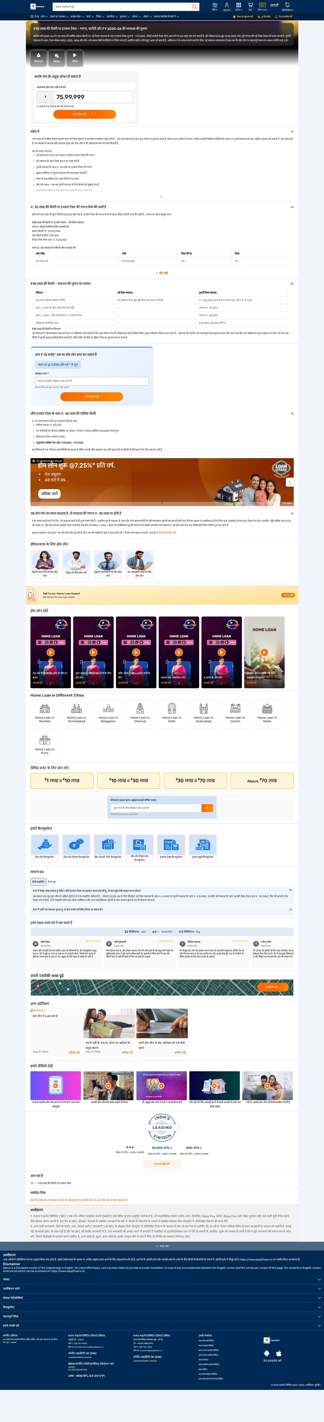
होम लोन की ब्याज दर (49, 1200)
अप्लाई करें (38, 682)
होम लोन (34, 1200)
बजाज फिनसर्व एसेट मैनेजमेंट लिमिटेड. (211, 1379)
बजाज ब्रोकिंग (203, 1369)
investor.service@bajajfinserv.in (89, 1347)
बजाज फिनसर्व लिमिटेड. (206, 1341)
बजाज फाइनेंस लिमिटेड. (206, 1346)
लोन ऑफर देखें (92, 396)
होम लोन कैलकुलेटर (70, 1200)
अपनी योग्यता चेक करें (166, 532)
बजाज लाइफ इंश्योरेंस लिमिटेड (208, 1355)
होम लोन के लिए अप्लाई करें (114, 1200)
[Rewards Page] (274, 5)
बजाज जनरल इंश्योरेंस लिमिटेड (208, 1350)
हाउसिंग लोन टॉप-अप (91, 1200)
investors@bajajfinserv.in (151, 1351)
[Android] (267, 1353)
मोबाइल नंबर (41, 373)
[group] (162, 482)
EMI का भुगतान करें (244, 16)
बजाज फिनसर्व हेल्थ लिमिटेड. (208, 1374)
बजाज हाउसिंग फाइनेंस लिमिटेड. (209, 1364)
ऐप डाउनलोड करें (285, 16)
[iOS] (279, 1353)
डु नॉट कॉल (265, 16)
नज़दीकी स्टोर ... (273, 987)
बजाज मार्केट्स (203, 1360)
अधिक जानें (49, 493)
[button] (290, 482)
